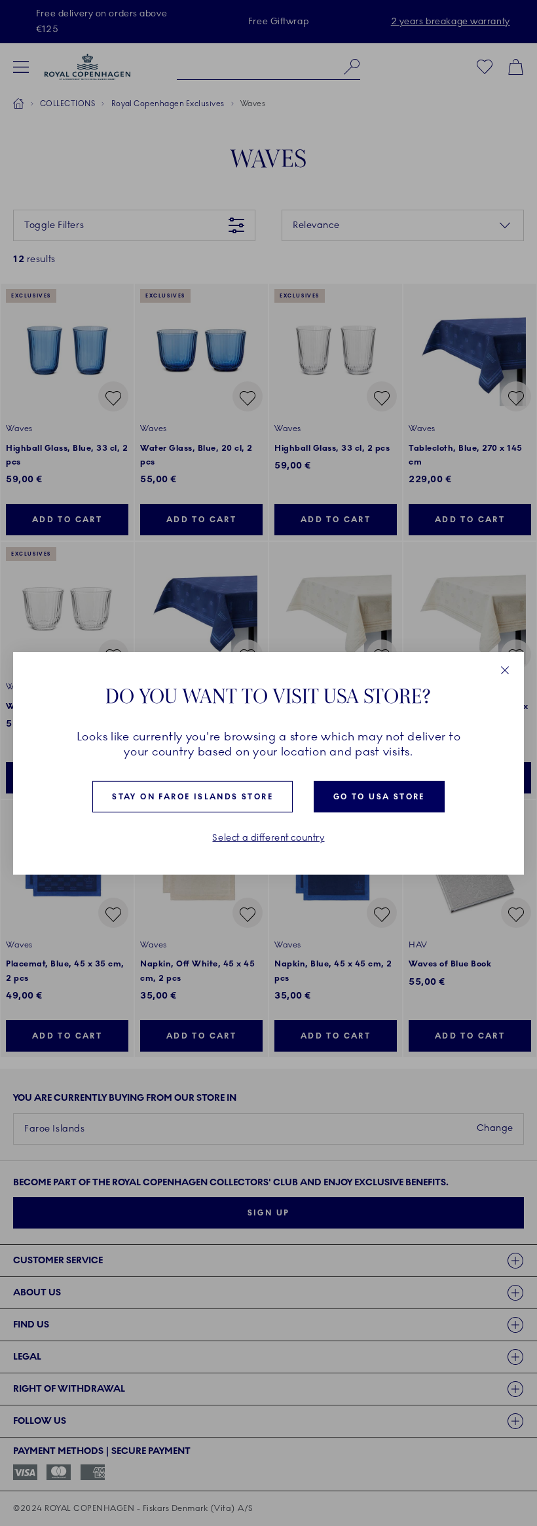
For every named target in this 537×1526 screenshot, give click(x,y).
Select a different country (268, 838)
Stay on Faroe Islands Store (192, 796)
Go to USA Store (379, 796)
